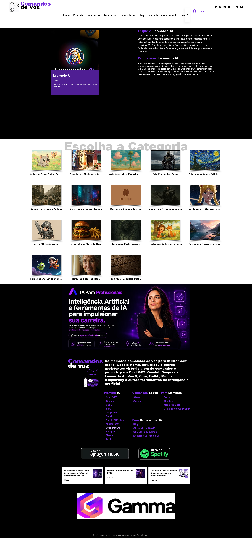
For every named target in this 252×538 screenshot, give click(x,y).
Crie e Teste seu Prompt (176, 408)
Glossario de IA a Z (144, 428)
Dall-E (109, 416)
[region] (75, 63)
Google (137, 401)
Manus (109, 435)
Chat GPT (111, 397)
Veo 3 (109, 405)
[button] (78, 15)
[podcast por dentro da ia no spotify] (220, 7)
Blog (136, 424)
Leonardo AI (113, 427)
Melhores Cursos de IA (145, 435)
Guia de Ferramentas (145, 432)
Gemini (110, 401)
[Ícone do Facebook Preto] (233, 7)
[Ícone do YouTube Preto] (228, 7)
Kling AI (110, 431)
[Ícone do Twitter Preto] (237, 7)
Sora (108, 408)
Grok (108, 439)
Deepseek (111, 412)
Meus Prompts (172, 405)
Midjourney (112, 424)
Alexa (136, 397)
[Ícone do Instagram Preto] (224, 7)
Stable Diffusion (115, 420)
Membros (169, 401)
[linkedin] (216, 7)
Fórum (167, 397)
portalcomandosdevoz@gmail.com (132, 535)
